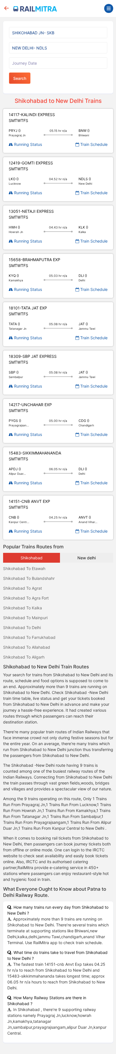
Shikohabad (32, 557)
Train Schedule (93, 144)
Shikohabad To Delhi (22, 627)
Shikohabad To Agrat (22, 588)
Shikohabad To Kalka (22, 607)
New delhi (86, 557)
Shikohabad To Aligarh (23, 657)
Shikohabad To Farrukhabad (29, 637)
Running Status (27, 144)
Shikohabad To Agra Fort (26, 598)
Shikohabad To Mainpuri (25, 617)
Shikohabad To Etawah (24, 568)
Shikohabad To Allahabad (26, 647)
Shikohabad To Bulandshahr (29, 578)
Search (19, 78)
